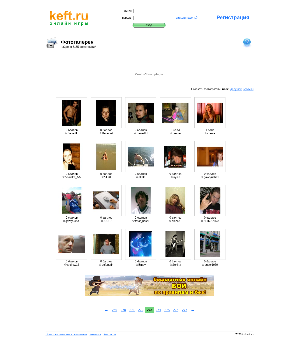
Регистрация (232, 17)
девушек (236, 89)
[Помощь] (246, 42)
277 (184, 310)
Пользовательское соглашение (66, 334)
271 (132, 310)
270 (123, 310)
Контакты (110, 334)
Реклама (95, 334)
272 (140, 310)
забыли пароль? (186, 17)
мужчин (248, 89)
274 (158, 310)
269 (114, 310)
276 (175, 310)
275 (167, 310)
